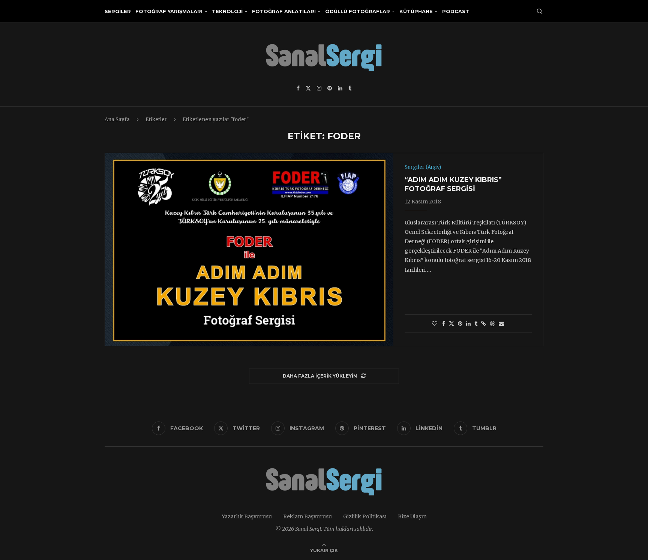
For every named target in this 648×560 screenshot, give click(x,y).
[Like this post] (434, 323)
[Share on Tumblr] (475, 323)
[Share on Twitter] (451, 323)
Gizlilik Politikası (365, 516)
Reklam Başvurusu (307, 516)
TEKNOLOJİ (227, 11)
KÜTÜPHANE (416, 11)
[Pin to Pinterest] (460, 323)
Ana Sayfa (117, 119)
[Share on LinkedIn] (468, 323)
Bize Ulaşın (412, 516)
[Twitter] (308, 88)
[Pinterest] (329, 88)
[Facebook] (298, 88)
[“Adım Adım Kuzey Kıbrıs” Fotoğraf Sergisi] (249, 249)
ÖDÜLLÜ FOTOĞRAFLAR (357, 11)
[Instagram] (319, 88)
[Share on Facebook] (443, 323)
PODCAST (455, 11)
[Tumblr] (349, 88)
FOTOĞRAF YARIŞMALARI (168, 11)
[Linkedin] (340, 88)
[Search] (539, 11)
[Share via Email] (501, 323)
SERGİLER (118, 11)
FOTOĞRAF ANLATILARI (284, 11)
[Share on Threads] (492, 323)
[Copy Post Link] (483, 323)
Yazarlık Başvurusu (247, 516)
